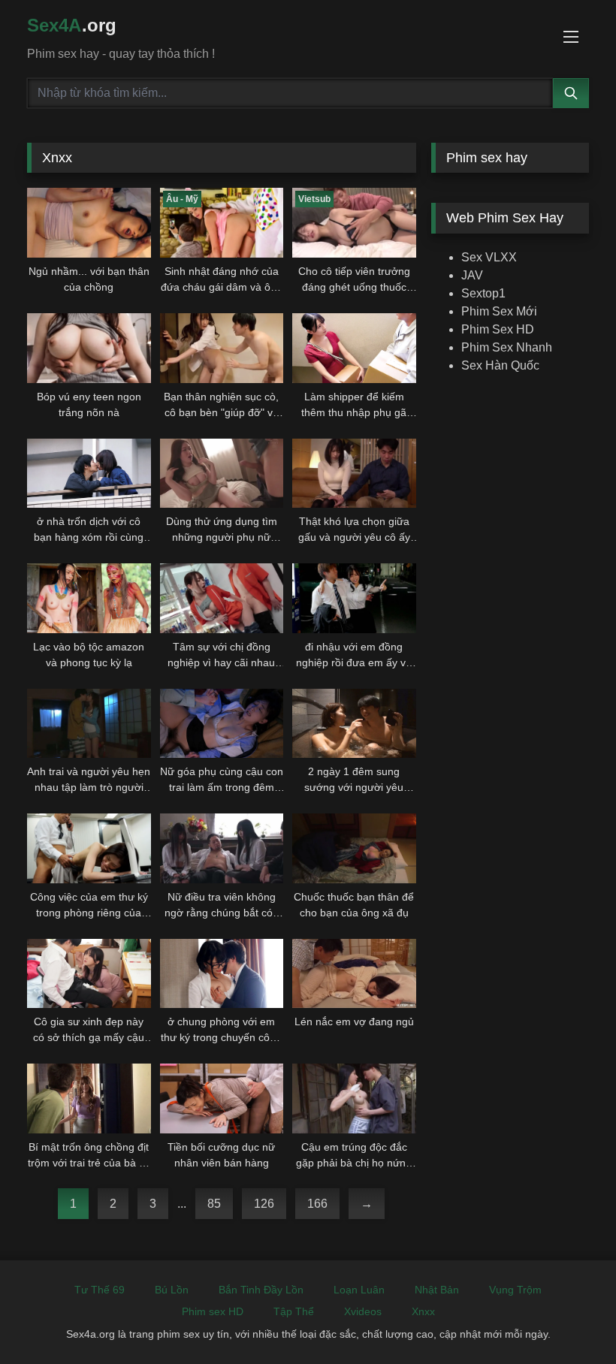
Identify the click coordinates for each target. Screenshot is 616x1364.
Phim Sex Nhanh (506, 347)
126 (264, 1203)
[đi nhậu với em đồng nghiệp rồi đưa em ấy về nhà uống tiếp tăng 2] (354, 598)
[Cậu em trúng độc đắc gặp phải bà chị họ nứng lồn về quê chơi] (354, 1098)
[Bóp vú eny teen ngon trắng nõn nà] (89, 348)
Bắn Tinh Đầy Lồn (261, 1290)
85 (214, 1203)
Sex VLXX (489, 257)
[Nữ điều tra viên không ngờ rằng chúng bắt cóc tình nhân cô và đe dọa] (222, 848)
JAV (472, 275)
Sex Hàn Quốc (500, 365)
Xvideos (363, 1311)
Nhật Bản (437, 1290)
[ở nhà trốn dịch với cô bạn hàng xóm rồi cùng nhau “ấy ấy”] (89, 473)
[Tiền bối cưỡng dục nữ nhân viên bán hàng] (222, 1098)
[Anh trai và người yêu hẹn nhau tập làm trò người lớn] (89, 724)
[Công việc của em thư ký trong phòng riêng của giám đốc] (89, 848)
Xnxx (423, 1311)
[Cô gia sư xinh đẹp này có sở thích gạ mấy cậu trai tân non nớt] (89, 974)
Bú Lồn (172, 1290)
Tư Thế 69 (99, 1290)
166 (317, 1203)
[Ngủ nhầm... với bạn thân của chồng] (89, 223)
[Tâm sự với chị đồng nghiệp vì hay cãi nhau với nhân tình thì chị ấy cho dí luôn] (222, 598)
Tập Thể (293, 1311)
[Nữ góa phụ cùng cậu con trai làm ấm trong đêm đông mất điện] (222, 724)
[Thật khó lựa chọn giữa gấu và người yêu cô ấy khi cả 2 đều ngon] (354, 473)
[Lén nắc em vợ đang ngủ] (354, 974)
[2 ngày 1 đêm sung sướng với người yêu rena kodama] (354, 724)
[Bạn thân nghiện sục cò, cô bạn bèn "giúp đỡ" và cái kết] (222, 348)
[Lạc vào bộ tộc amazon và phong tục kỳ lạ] (89, 598)
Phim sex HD (212, 1311)
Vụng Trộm (515, 1290)
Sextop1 (483, 293)
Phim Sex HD (497, 329)
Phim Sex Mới (499, 311)
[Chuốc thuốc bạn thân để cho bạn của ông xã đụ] (354, 848)
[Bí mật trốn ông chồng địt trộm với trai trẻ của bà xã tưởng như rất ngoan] (89, 1098)
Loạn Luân (359, 1290)
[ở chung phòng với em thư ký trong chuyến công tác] (222, 974)
